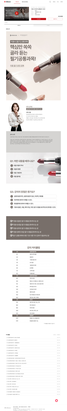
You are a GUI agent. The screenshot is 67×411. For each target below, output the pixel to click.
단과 (36, 7)
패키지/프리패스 (25, 1)
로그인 (58, 1)
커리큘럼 (48, 25)
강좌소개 (19, 25)
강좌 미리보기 (16, 16)
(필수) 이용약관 (15, 406)
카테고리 (17, 1)
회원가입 (54, 1)
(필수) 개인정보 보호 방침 (23, 406)
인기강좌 (6, 22)
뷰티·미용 (32, 7)
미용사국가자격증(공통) (41, 7)
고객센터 (61, 1)
